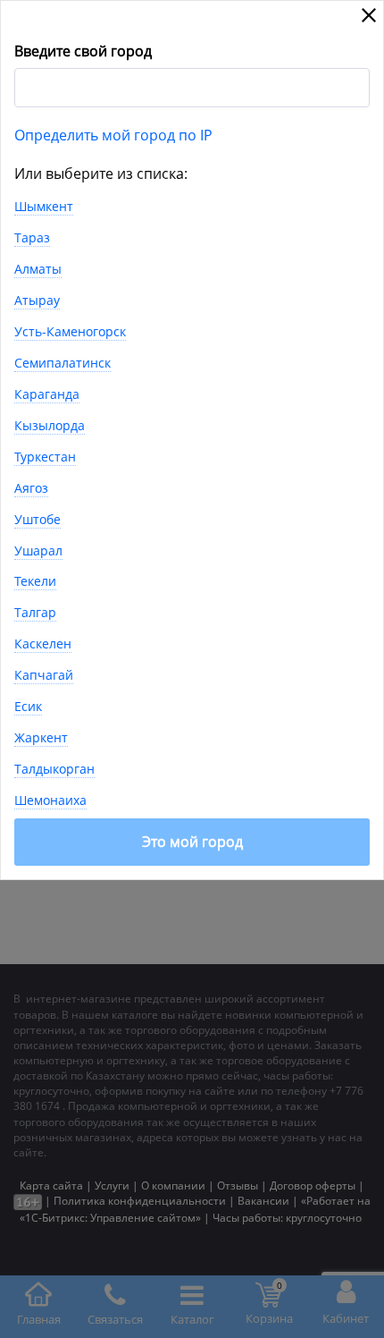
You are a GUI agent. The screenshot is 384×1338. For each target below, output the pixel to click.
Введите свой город (83, 51)
